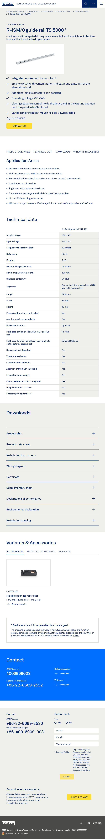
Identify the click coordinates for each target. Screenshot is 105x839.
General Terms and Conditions (28, 830)
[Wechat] (89, 823)
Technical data (42, 151)
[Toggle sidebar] (93, 4)
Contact (11, 714)
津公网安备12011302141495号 (16, 833)
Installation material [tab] (41, 551)
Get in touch (62, 714)
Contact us (19, 126)
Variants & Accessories (88, 151)
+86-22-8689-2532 (24, 685)
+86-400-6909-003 (25, 731)
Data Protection (48, 830)
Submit (66, 777)
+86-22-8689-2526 (24, 723)
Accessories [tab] (15, 551)
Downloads (62, 151)
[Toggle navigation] (101, 4)
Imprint (67, 830)
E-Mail (76, 635)
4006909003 (18, 673)
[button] (81, 823)
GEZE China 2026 (8, 830)
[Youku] (97, 823)
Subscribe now (79, 797)
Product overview (18, 151)
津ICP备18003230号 (80, 830)
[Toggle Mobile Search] (86, 4)
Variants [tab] (64, 551)
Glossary (59, 830)
